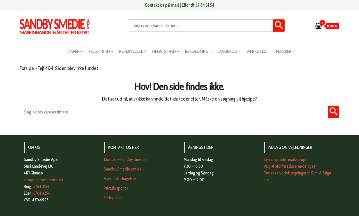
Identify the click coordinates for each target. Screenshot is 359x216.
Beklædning (196, 51)
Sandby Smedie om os (122, 169)
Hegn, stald (164, 51)
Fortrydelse (113, 197)
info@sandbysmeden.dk (43, 179)
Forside (27, 68)
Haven (74, 51)
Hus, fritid (99, 51)
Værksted (257, 51)
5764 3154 (41, 186)
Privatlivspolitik (116, 188)
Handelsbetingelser (120, 178)
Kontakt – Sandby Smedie (125, 159)
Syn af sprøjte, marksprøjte (286, 159)
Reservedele (131, 51)
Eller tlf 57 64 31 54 (198, 5)
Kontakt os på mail (162, 5)
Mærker (283, 51)
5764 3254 (41, 193)
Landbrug (227, 51)
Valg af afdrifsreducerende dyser (290, 166)
